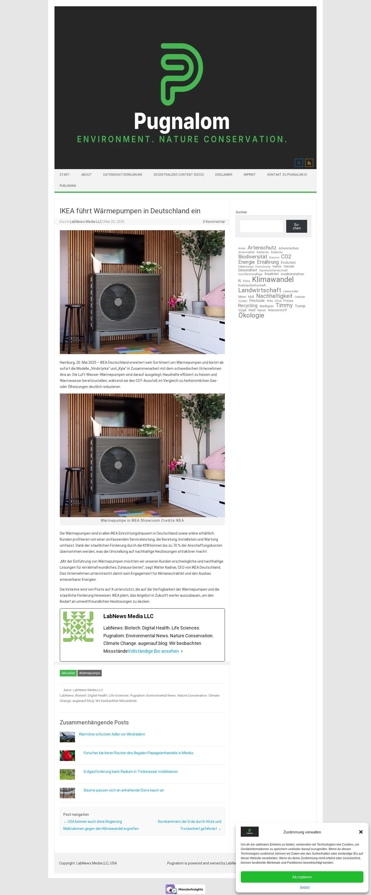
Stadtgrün (266, 306)
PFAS (270, 301)
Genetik (289, 266)
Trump (300, 306)
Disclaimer (223, 174)
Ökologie (251, 315)
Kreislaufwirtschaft (252, 285)
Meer (242, 296)
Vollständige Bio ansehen (153, 651)
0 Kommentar (214, 222)
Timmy (284, 305)
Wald (251, 310)
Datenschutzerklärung (122, 174)
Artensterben (289, 248)
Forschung (262, 266)
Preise (288, 300)
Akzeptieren (302, 877)
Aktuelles (68, 673)
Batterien (277, 252)
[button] (360, 831)
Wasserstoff (277, 310)
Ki (239, 280)
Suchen (241, 212)
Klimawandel (273, 279)
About (86, 174)
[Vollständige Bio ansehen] (182, 651)
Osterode (300, 297)
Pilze (278, 301)
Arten (242, 248)
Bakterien (263, 252)
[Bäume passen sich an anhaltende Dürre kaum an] (70, 797)
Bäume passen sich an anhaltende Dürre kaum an (124, 790)
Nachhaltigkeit (274, 296)
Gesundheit (247, 270)
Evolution (288, 262)
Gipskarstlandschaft (273, 270)
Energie (246, 262)
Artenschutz (262, 247)
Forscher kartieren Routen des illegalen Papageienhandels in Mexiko (138, 753)
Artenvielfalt (246, 252)
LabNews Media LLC (86, 222)
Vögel (242, 310)
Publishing (68, 186)
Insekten (271, 274)
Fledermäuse (245, 267)
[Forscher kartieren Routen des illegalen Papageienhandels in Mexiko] (70, 760)
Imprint (304, 887)
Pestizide (257, 301)
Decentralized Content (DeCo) (179, 174)
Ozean (242, 301)
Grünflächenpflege (250, 274)
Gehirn (277, 266)
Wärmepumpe (89, 673)
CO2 (286, 256)
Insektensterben (292, 274)
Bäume (274, 257)
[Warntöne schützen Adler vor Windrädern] (67, 745)
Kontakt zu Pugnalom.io (287, 174)
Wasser (261, 310)
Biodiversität (252, 256)
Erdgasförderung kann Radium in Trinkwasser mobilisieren (131, 772)
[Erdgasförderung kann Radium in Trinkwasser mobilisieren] (70, 778)
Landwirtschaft (259, 290)
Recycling (247, 306)
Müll (251, 296)
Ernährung (268, 262)
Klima (246, 281)
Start (65, 174)
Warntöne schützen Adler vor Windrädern (112, 734)
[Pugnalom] (185, 168)
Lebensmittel (290, 291)
